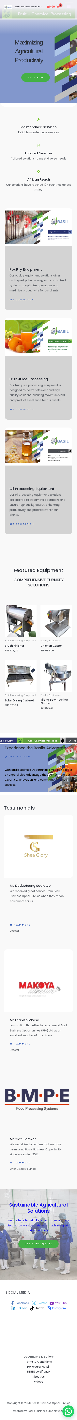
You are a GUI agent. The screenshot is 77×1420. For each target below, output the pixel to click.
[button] (68, 1411)
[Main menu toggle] (69, 7)
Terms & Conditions (38, 1362)
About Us (39, 1377)
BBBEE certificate (38, 1372)
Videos (38, 1382)
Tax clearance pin (38, 1367)
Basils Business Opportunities (28, 7)
